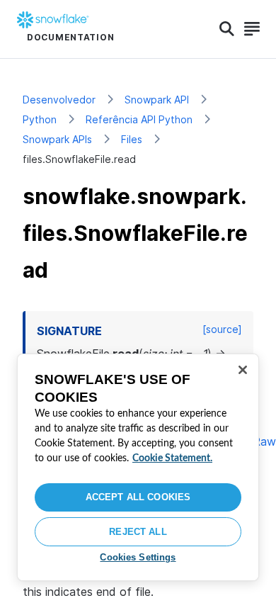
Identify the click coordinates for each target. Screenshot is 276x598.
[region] (138, 467)
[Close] (242, 369)
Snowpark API (157, 100)
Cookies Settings (138, 557)
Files (131, 139)
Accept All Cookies (138, 497)
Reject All (137, 531)
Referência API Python (139, 119)
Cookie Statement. (172, 458)
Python (40, 119)
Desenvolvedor (59, 100)
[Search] (227, 29)
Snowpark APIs (57, 139)
